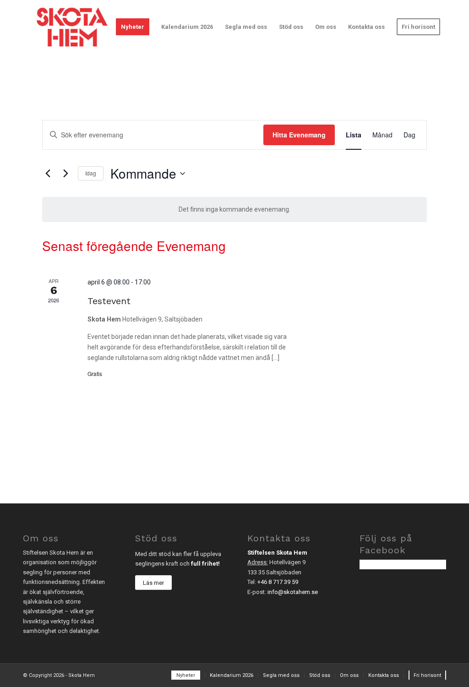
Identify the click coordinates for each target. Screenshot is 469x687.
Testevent (109, 300)
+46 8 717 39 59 (277, 581)
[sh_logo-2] (72, 27)
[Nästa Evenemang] (65, 173)
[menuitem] (132, 27)
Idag (90, 173)
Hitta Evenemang (299, 134)
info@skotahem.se (292, 592)
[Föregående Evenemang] (47, 173)
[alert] (234, 209)
